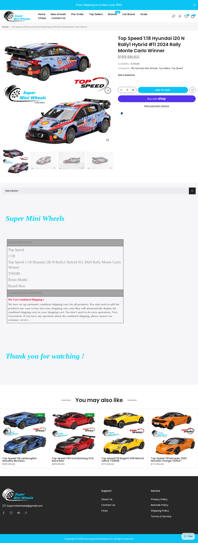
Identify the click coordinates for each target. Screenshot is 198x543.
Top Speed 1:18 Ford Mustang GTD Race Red (73, 460)
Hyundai (139, 68)
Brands (113, 14)
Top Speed (177, 68)
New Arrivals (58, 14)
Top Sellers (96, 14)
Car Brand (128, 14)
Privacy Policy (159, 499)
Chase (42, 18)
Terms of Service (161, 516)
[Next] (108, 90)
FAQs (104, 510)
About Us (106, 499)
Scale (143, 14)
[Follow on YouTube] (18, 513)
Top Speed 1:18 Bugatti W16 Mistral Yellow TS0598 (122, 460)
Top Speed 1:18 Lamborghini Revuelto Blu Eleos (19, 460)
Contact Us (58, 18)
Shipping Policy (160, 510)
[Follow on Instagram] (11, 513)
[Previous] (8, 90)
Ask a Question (126, 75)
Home (41, 14)
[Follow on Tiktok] (26, 513)
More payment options (156, 106)
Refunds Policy (159, 505)
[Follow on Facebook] (3, 513)
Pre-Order (77, 14)
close (3, 5)
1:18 (132, 68)
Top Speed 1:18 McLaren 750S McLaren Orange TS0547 (169, 460)
